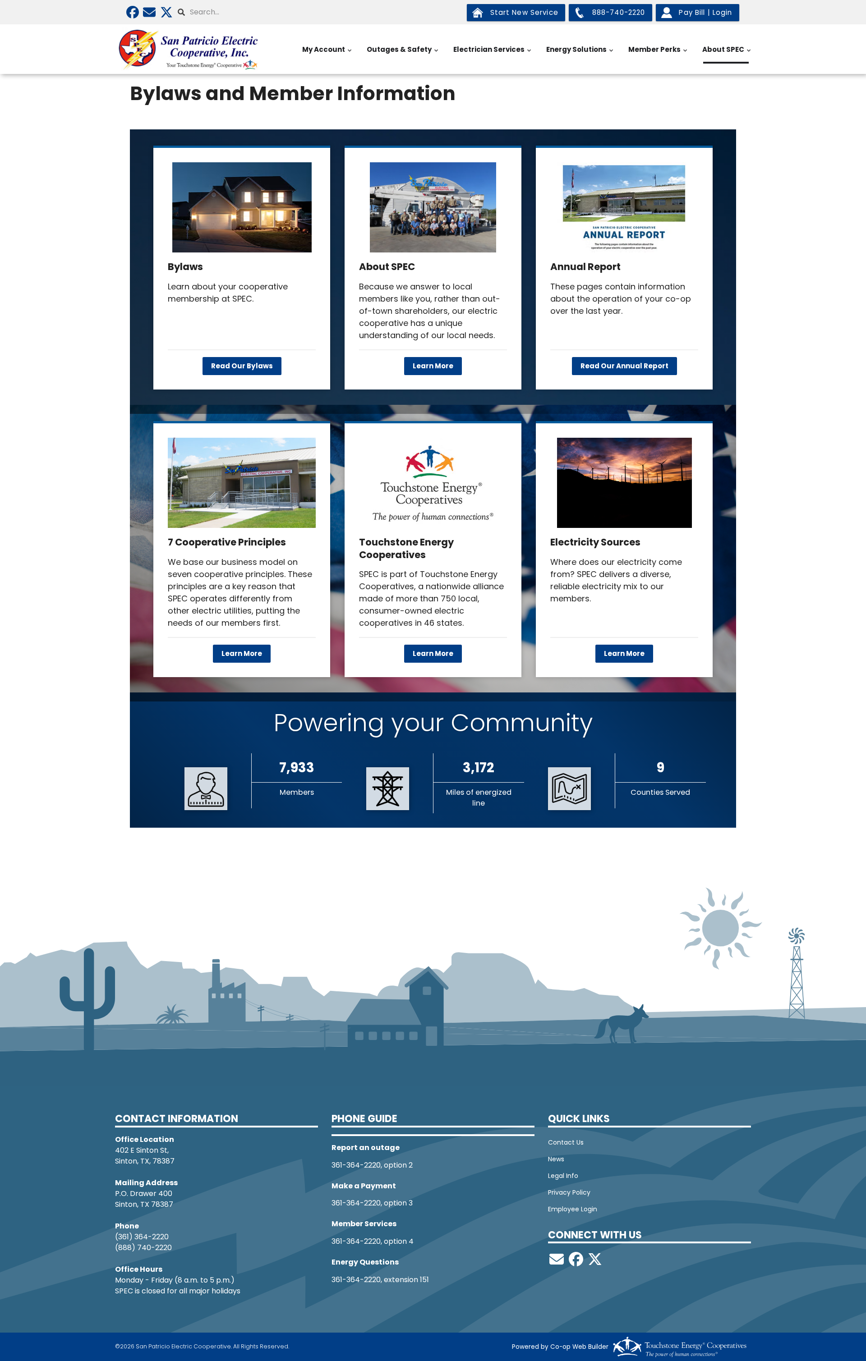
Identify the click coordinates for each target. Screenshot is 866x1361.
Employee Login (572, 1209)
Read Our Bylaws (242, 366)
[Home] (189, 49)
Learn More (433, 366)
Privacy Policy (569, 1192)
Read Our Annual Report (624, 366)
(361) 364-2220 (142, 1237)
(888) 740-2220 (143, 1247)
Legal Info (563, 1175)
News (556, 1159)
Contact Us (566, 1142)
